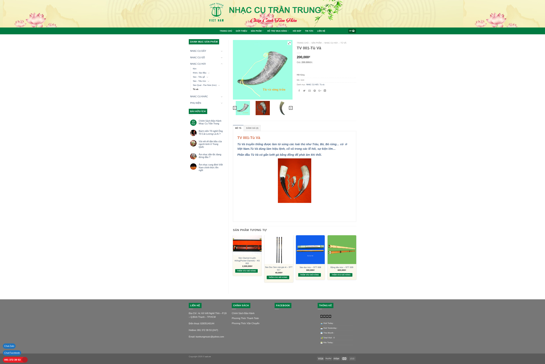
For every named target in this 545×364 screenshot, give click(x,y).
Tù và (195, 89)
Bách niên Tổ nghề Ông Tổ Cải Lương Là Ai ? (211, 132)
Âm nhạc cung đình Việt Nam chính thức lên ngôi (211, 167)
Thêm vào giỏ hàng (246, 271)
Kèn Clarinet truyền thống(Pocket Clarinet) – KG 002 (247, 260)
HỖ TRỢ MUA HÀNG (277, 31)
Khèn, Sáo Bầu (199, 73)
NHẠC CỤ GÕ (197, 57)
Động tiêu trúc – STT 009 (342, 267)
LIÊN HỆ (321, 31)
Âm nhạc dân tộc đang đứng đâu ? (210, 155)
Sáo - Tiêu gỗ (199, 77)
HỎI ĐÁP (297, 31)
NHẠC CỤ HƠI (198, 64)
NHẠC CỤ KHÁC (199, 96)
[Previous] (233, 262)
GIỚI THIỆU (241, 31)
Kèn (194, 68)
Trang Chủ (226, 31)
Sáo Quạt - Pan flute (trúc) (205, 85)
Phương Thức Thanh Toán (245, 318)
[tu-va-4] (263, 108)
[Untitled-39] (243, 108)
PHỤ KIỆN (195, 103)
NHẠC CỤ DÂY (198, 51)
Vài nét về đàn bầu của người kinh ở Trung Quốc (210, 144)
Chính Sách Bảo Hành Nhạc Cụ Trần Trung (210, 122)
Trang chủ (303, 43)
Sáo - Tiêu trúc (199, 81)
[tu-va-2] (283, 108)
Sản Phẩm (256, 31)
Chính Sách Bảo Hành (243, 313)
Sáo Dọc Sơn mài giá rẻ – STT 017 (279, 268)
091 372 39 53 (12, 359)
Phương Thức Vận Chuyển (245, 323)
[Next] (356, 262)
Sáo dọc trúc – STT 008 (310, 267)
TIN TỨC (309, 31)
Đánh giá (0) (252, 128)
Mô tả (238, 128)
